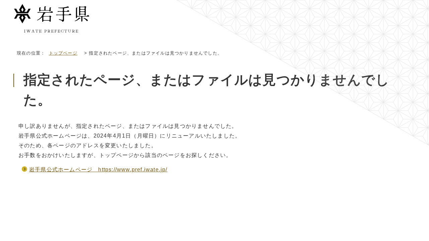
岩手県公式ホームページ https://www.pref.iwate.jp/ (98, 169)
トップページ (63, 53)
